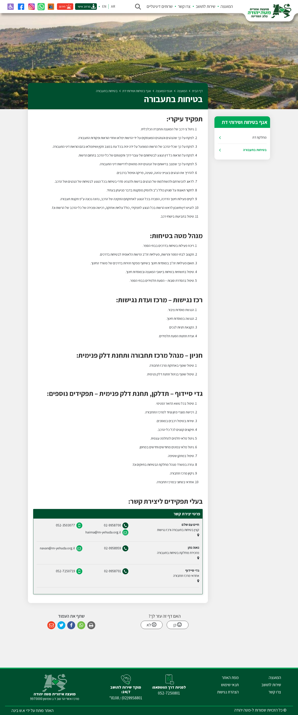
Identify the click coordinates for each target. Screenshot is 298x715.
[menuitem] (224, 6)
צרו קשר (184, 6)
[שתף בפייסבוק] (71, 625)
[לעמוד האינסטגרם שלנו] (31, 6)
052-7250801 (169, 693)
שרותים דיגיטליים (160, 6)
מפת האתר (230, 677)
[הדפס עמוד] (91, 625)
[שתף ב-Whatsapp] (81, 625)
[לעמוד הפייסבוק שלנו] (21, 6)
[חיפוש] (138, 6)
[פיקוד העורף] (50, 6)
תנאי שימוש (230, 685)
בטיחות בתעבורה (255, 150)
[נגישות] (10, 6)
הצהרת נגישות (228, 692)
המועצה (227, 6)
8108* (114, 698)
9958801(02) (132, 698)
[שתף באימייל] (51, 625)
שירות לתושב (205, 6)
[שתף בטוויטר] (61, 625)
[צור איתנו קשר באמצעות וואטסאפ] (41, 6)
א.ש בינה (18, 710)
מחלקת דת (259, 137)
